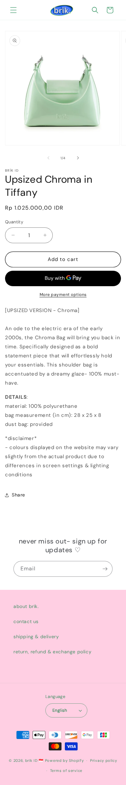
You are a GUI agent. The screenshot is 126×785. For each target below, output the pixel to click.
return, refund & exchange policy (52, 652)
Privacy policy (103, 760)
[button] (13, 10)
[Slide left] (48, 157)
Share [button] (18, 495)
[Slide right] (78, 157)
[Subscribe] (104, 569)
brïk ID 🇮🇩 (34, 760)
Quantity (14, 222)
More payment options (63, 294)
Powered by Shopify (64, 760)
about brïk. (26, 606)
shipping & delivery (36, 637)
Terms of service (66, 770)
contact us (26, 621)
